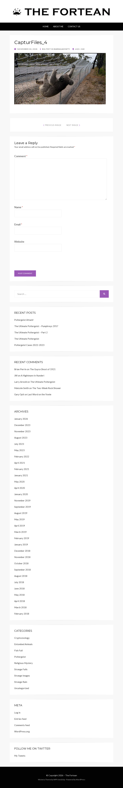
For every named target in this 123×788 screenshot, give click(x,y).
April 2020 (19, 488)
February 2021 (21, 469)
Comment (20, 156)
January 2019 (21, 544)
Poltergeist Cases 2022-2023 (29, 345)
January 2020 (21, 494)
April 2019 (19, 525)
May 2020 (19, 481)
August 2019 (20, 513)
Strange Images (22, 675)
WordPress (80, 779)
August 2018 (20, 576)
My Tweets (19, 755)
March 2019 (20, 532)
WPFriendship (59, 779)
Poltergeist (20, 656)
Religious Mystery (23, 663)
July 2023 (19, 444)
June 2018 (19, 588)
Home (46, 26)
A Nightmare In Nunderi (32, 375)
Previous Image (53, 125)
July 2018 (19, 582)
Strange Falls (20, 669)
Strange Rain (20, 682)
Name (18, 207)
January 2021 (21, 475)
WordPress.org (22, 731)
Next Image (72, 125)
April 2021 (19, 462)
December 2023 (22, 425)
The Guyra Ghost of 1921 (43, 369)
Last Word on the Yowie (39, 394)
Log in (17, 712)
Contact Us (74, 26)
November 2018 (22, 557)
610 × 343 (80, 49)
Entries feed (20, 719)
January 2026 (21, 418)
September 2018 (22, 569)
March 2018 (20, 607)
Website (19, 241)
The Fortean (71, 775)
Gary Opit (19, 394)
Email (18, 224)
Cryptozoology (22, 638)
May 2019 (19, 519)
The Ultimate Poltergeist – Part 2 (31, 332)
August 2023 (20, 437)
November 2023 (22, 431)
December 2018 (22, 550)
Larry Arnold (20, 381)
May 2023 (19, 450)
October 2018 (21, 563)
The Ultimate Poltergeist (26, 338)
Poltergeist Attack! (24, 319)
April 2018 (19, 601)
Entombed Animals (23, 644)
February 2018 (21, 613)
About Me (58, 26)
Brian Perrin (20, 369)
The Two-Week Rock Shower (46, 388)
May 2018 (19, 594)
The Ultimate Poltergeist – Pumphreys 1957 (36, 326)
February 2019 (21, 538)
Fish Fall (18, 650)
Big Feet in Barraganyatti (56, 49)
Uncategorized (21, 688)
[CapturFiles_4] (60, 78)
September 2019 (22, 506)
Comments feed (22, 725)
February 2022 (21, 456)
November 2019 (22, 500)
